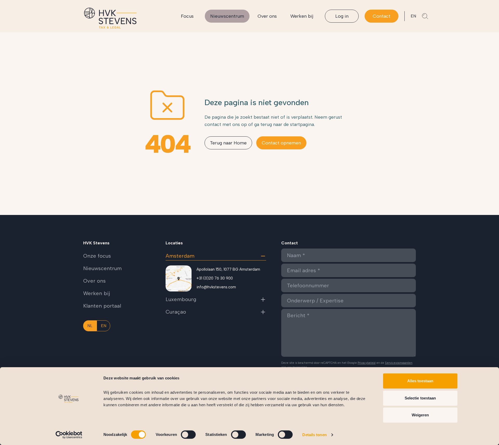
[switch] (188, 434)
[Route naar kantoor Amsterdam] (179, 278)
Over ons (267, 16)
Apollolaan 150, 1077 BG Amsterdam (228, 269)
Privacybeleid (367, 363)
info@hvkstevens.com (216, 287)
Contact (381, 16)
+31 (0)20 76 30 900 (214, 278)
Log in (342, 16)
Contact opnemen (281, 143)
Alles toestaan (420, 381)
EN (413, 16)
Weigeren (420, 415)
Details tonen (314, 435)
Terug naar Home (228, 143)
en (103, 325)
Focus (187, 16)
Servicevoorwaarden (398, 363)
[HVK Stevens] (110, 18)
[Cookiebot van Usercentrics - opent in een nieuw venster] (69, 435)
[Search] (425, 16)
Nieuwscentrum (227, 16)
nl (90, 325)
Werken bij (301, 16)
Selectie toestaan (420, 398)
